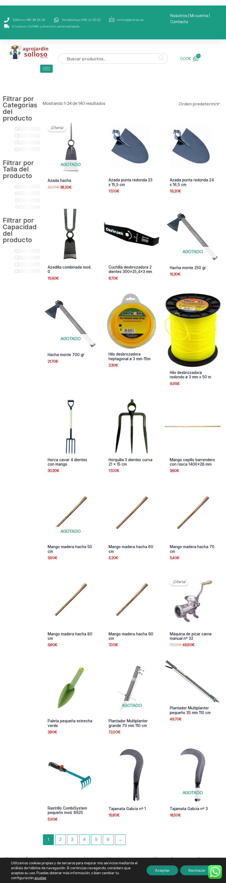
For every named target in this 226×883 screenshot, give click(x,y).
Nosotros (178, 15)
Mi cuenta (199, 15)
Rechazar (197, 870)
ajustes (40, 878)
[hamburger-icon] (46, 69)
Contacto (179, 21)
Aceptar (162, 870)
